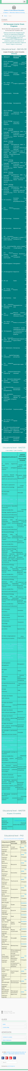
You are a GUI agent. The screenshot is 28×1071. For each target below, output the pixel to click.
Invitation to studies (7, 1037)
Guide (4, 1024)
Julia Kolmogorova (11, 1066)
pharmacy (14, 53)
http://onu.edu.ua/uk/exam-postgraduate (14, 838)
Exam (4, 1043)
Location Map (6, 1027)
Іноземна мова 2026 (20, 820)
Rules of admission (7, 1040)
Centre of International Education (14, 10)
